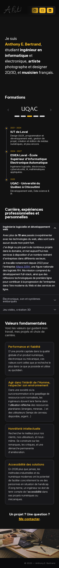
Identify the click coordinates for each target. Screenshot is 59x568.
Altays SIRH (23, 266)
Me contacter (29, 519)
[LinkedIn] (50, 10)
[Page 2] (23, 116)
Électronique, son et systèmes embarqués (21, 300)
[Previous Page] (8, 110)
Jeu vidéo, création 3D (17, 309)
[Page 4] (35, 116)
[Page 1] (17, 116)
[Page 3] (29, 116)
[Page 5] (42, 116)
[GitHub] (35, 10)
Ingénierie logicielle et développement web (26, 228)
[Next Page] (51, 110)
